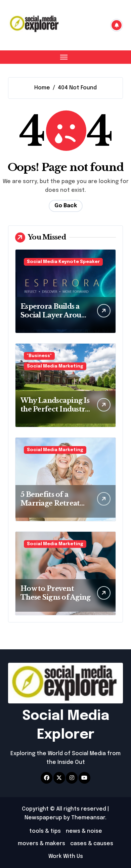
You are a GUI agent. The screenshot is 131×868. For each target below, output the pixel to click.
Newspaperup (43, 818)
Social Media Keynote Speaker (63, 262)
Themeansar (88, 818)
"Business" (39, 356)
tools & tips (45, 831)
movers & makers (41, 844)
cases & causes (91, 844)
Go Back (65, 206)
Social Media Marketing (55, 366)
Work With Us (65, 856)
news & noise (84, 831)
